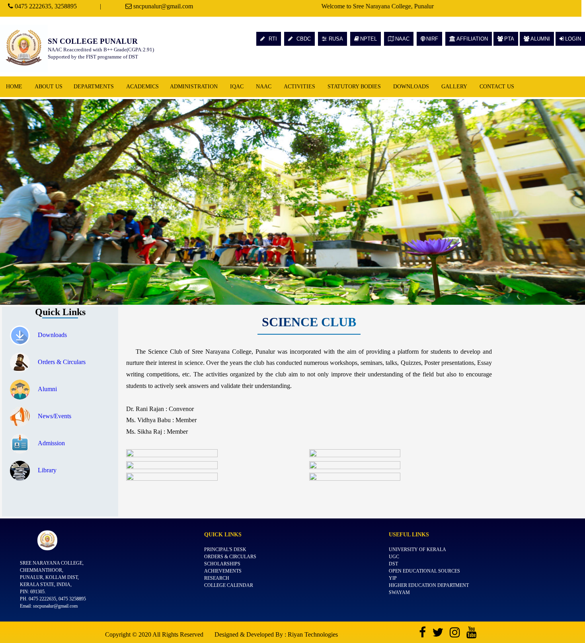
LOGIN (573, 39)
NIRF (432, 39)
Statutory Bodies (354, 87)
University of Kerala (417, 549)
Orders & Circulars (62, 362)
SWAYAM (399, 592)
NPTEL (368, 39)
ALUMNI (540, 39)
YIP (393, 578)
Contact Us (497, 87)
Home (14, 87)
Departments (94, 87)
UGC (394, 556)
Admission (51, 443)
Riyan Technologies (313, 634)
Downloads (411, 87)
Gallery (454, 87)
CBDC (303, 39)
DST (393, 564)
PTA (509, 39)
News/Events (54, 416)
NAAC (402, 39)
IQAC (237, 87)
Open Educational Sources (424, 571)
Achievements (223, 571)
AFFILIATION (472, 39)
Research (216, 578)
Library (47, 470)
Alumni (47, 389)
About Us (48, 87)
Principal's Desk (225, 549)
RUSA (336, 39)
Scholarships (222, 564)
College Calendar (228, 585)
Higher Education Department (429, 585)
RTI (272, 39)
